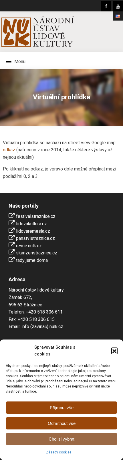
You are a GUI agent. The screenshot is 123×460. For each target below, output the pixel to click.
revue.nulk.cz (29, 245)
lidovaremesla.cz (33, 231)
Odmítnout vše (62, 423)
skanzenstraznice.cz (36, 253)
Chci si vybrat (61, 439)
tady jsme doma (32, 260)
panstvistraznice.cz (35, 238)
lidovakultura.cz (31, 223)
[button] (114, 350)
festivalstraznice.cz (35, 216)
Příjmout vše (62, 407)
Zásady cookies (59, 452)
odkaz (9, 149)
